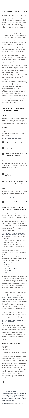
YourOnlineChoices (12, 296)
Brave (5, 272)
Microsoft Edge (7, 270)
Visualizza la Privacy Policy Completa (20, 407)
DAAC (16, 299)
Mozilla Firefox (7, 264)
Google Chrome (8, 262)
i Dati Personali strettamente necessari (14, 399)
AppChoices (23, 314)
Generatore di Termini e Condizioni (9, 397)
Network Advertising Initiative (9, 297)
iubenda (19, 397)
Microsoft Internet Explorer (10, 268)
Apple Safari (7, 266)
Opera (5, 274)
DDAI (24, 299)
